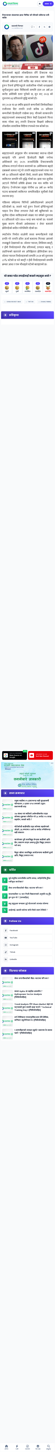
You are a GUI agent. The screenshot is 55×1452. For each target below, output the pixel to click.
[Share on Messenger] (49, 27)
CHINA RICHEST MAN (14, 301)
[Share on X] (44, 27)
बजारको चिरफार (17, 26)
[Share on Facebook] (39, 27)
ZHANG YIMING (46, 301)
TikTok (30, 301)
